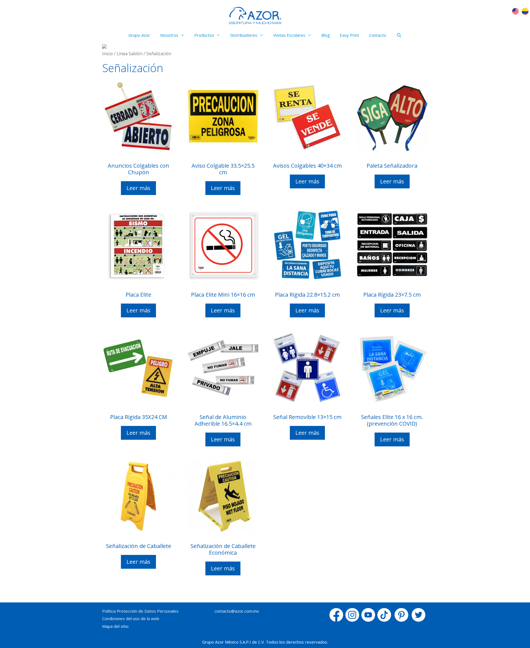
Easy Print (349, 35)
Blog (325, 35)
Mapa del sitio (115, 626)
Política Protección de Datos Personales (140, 611)
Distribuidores (243, 35)
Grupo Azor (139, 35)
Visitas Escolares (289, 35)
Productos (204, 35)
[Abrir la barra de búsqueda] (398, 35)
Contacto (377, 35)
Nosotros (169, 35)
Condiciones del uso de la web (130, 618)
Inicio (107, 54)
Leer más (138, 188)
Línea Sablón (129, 54)
